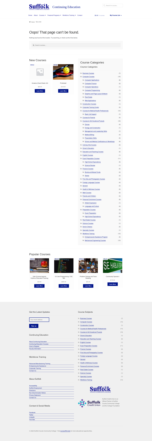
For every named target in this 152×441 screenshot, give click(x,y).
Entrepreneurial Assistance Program (96, 237)
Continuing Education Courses (38, 344)
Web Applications (90, 100)
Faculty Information (35, 349)
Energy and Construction (92, 128)
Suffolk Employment (35, 388)
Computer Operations (91, 87)
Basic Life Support (90, 114)
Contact (79, 15)
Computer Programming (92, 90)
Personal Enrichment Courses (92, 199)
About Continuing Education (38, 342)
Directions (32, 390)
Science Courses (88, 223)
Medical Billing (89, 135)
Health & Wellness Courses (91, 189)
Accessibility (33, 386)
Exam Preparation (90, 213)
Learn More (40, 91)
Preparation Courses (89, 210)
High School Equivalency (93, 162)
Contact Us (32, 371)
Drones (87, 124)
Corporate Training (35, 368)
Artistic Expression (90, 203)
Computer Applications (92, 80)
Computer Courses (88, 77)
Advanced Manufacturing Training (39, 364)
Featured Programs (54, 15)
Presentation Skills (91, 138)
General (85, 186)
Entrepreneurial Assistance (37, 366)
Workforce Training (68, 15)
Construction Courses (89, 104)
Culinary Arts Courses (89, 145)
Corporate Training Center (91, 107)
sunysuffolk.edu (65, 431)
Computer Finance (90, 83)
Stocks (87, 176)
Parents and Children (89, 196)
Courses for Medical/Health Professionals (95, 111)
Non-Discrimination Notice (37, 393)
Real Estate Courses (89, 220)
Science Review (90, 165)
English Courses (88, 155)
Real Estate (88, 97)
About (36, 15)
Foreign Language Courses (91, 182)
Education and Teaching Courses (93, 152)
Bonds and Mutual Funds (92, 172)
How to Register (34, 346)
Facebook (32, 412)
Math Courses (87, 193)
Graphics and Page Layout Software (96, 94)
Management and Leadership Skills (96, 131)
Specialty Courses (88, 230)
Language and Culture (92, 206)
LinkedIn (32, 417)
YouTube (32, 419)
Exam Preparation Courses (91, 158)
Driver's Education (88, 148)
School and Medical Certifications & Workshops (100, 141)
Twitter (31, 415)
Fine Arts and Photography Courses (94, 179)
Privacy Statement (35, 395)
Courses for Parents (89, 117)
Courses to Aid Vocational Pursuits (93, 121)
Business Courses (88, 73)
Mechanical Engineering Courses (95, 240)
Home (30, 15)
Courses (41, 15)
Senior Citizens (87, 227)
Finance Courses (88, 169)
